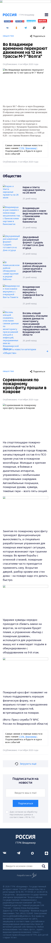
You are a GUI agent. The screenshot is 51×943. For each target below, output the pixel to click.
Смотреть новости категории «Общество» (19, 351)
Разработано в (24, 875)
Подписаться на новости (25, 780)
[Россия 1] (8, 21)
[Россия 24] (19, 21)
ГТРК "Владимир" (28, 148)
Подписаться (25, 803)
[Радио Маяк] (42, 22)
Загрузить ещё (28, 763)
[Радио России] (31, 21)
